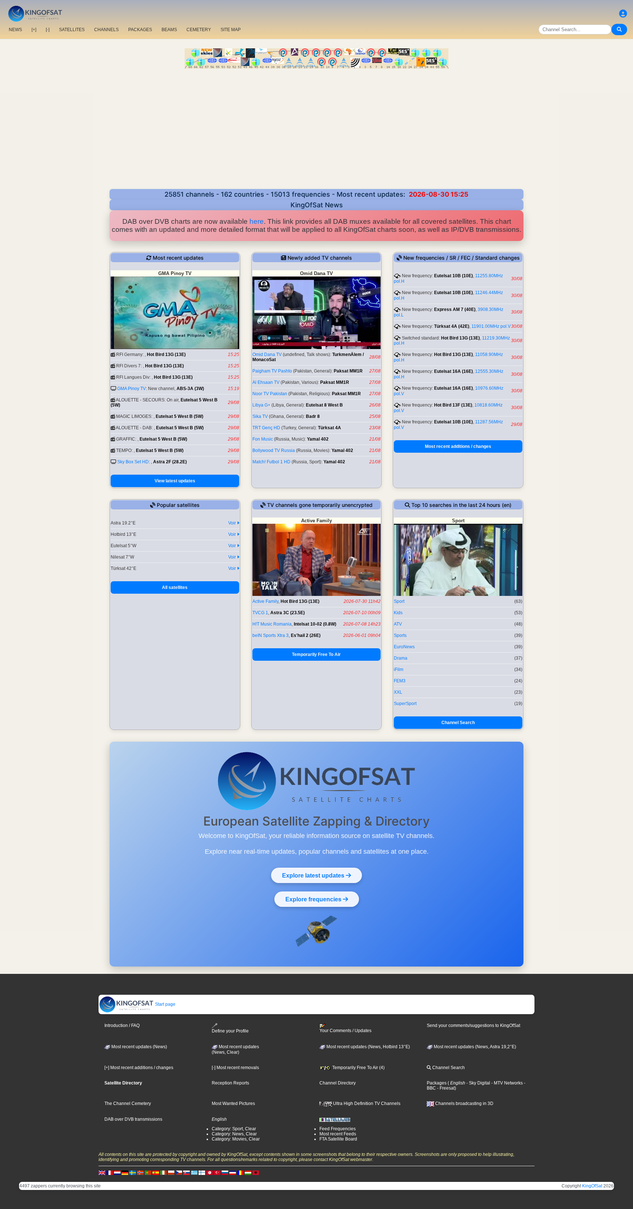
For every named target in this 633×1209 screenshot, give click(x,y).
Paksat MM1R (348, 371)
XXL (398, 692)
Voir (232, 523)
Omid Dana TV (267, 354)
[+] (34, 29)
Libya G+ (261, 405)
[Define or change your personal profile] (623, 13)
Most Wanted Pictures (233, 1103)
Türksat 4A (329, 427)
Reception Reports (230, 1083)
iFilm (398, 669)
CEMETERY (198, 29)
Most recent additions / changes (458, 446)
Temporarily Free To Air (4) (358, 1067)
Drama (400, 658)
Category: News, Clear (234, 1133)
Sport (399, 601)
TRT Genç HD (266, 427)
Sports (400, 635)
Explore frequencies (314, 899)
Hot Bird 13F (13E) (453, 405)
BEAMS (169, 29)
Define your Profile (230, 1031)
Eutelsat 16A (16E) (453, 371)
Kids (398, 612)
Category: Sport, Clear (234, 1128)
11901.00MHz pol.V (491, 326)
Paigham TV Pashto (272, 371)
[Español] (155, 1172)
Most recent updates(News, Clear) (235, 1049)
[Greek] (194, 1172)
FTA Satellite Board (338, 1139)
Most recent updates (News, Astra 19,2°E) (474, 1046)
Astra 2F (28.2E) (170, 461)
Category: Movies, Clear (236, 1139)
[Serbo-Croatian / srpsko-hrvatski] (232, 1172)
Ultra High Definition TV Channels (366, 1103)
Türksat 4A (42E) (451, 326)
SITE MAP (231, 29)
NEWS (15, 29)
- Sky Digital (477, 1083)
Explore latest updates (314, 875)
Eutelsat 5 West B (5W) (179, 416)
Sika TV (260, 416)
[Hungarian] (248, 1172)
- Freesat (445, 1088)
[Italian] (163, 1172)
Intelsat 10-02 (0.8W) (315, 624)
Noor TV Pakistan (269, 393)
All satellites (175, 587)
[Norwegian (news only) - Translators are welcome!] (140, 1172)
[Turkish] (217, 1172)
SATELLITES (72, 29)
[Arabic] (209, 1172)
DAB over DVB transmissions (133, 1119)
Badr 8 (313, 416)
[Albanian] (255, 1172)
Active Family (265, 601)
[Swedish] (132, 1172)
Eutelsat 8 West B (324, 405)
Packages (437, 1083)
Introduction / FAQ (122, 1025)
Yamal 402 (318, 439)
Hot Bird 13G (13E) (166, 354)
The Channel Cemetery (127, 1103)
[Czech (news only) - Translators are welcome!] (178, 1172)
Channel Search (458, 722)
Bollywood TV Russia (273, 450)
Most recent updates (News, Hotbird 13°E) (367, 1046)
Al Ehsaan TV (266, 382)
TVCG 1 (260, 612)
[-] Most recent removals (235, 1067)
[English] (102, 1172)
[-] (47, 29)
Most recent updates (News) (138, 1046)
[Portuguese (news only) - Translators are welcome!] (148, 1172)
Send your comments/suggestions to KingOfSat (473, 1025)
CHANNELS (106, 29)
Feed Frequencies (337, 1128)
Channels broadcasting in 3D (463, 1103)
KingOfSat (592, 1185)
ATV (398, 624)
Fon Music (262, 439)
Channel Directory (337, 1083)
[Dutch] (117, 1172)
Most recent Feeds (337, 1133)
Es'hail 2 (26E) (306, 635)
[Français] (109, 1172)
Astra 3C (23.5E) (287, 612)
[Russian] (225, 1172)
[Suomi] (202, 1172)
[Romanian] (240, 1172)
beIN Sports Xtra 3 (270, 635)
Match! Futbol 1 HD (271, 461)
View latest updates (175, 480)
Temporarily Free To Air (316, 654)
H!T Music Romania (272, 624)
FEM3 (400, 680)
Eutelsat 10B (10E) (453, 275)
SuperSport (405, 703)
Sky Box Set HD (133, 461)
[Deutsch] (125, 1172)
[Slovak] (186, 1172)
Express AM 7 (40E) (454, 309)
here (256, 221)
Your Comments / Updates (345, 1030)
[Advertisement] (316, 134)
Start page (164, 1004)
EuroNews (404, 646)
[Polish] (171, 1172)
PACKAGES (140, 29)
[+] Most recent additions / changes (138, 1067)
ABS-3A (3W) (190, 388)
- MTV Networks (506, 1083)
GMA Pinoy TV (131, 388)
